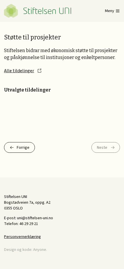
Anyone (39, 250)
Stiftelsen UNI (38, 11)
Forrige (23, 147)
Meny (109, 11)
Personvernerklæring (22, 237)
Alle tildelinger (19, 71)
